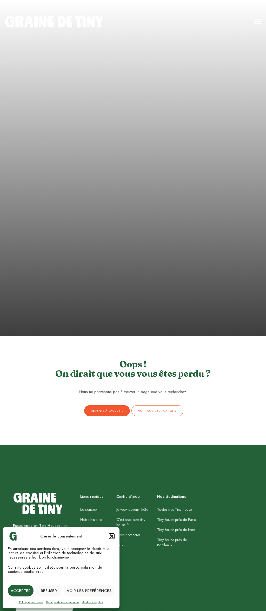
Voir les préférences (89, 591)
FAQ (120, 545)
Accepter (21, 591)
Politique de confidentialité (62, 602)
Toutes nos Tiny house (174, 509)
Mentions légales (92, 602)
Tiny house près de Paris (176, 519)
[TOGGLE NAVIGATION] (218, 21)
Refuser (49, 591)
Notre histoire (91, 519)
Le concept (88, 509)
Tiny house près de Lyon (176, 529)
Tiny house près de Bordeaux (172, 542)
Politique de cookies (31, 602)
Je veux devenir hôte (132, 509)
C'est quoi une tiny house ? (130, 522)
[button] (111, 536)
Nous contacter (128, 534)
